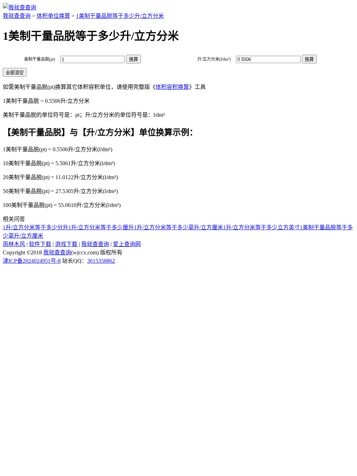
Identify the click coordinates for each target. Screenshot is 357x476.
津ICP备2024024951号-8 (32, 261)
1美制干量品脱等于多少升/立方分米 (120, 16)
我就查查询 (17, 16)
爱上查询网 (127, 244)
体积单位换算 (53, 16)
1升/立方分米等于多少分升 (35, 227)
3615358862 (101, 261)
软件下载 (40, 244)
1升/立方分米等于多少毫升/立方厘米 (178, 227)
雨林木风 (14, 244)
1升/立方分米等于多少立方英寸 (261, 227)
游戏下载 (66, 244)
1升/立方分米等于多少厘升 (101, 227)
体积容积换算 (172, 87)
